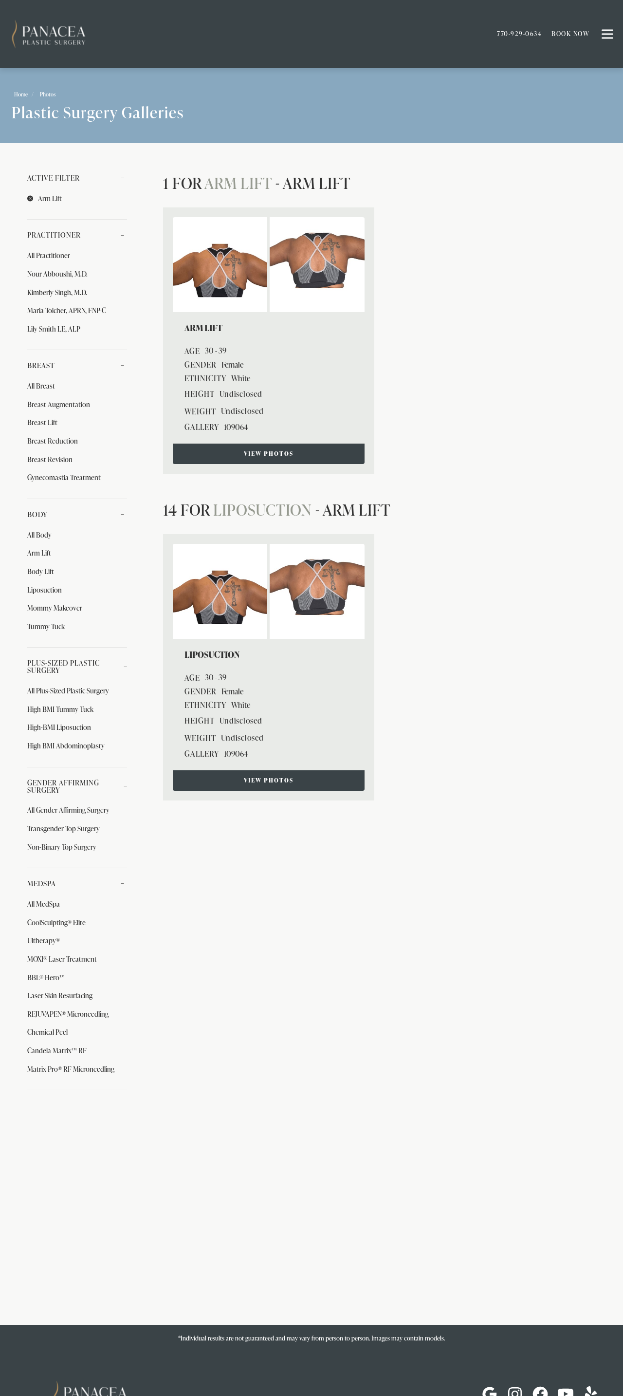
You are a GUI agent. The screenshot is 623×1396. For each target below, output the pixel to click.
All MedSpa (43, 904)
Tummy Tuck (46, 626)
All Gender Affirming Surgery (68, 810)
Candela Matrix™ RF (57, 1050)
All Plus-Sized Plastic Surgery (68, 690)
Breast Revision (50, 459)
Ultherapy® (43, 940)
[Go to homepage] (241, 34)
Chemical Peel (47, 1032)
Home (21, 94)
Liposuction (44, 590)
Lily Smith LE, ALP (53, 329)
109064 (236, 427)
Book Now (570, 33)
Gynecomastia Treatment (64, 477)
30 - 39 (215, 350)
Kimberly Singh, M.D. (57, 292)
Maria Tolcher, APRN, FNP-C (66, 310)
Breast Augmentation (58, 404)
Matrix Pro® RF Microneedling (70, 1069)
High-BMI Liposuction (59, 727)
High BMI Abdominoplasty (66, 745)
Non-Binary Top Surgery (61, 847)
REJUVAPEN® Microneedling (68, 1014)
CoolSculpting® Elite (56, 922)
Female (232, 364)
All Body (39, 535)
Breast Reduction (52, 441)
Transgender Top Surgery (63, 828)
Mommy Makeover (54, 608)
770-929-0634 (519, 33)
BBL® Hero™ (46, 977)
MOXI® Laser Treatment (62, 959)
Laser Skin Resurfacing (59, 995)
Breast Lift (42, 422)
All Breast (41, 386)
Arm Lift (39, 553)
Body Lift (40, 571)
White (240, 378)
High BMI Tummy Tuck (60, 709)
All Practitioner (48, 255)
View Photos (268, 453)
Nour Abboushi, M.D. (57, 274)
